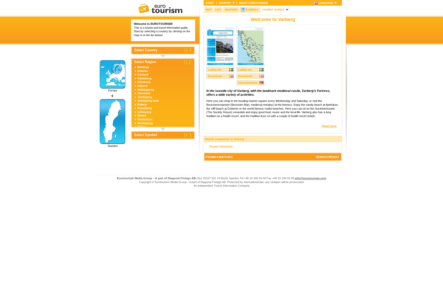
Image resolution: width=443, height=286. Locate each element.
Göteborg (143, 81)
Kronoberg (144, 108)
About (253, 3)
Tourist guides (273, 9)
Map (209, 9)
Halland (142, 85)
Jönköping (144, 97)
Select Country (145, 50)
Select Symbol (145, 135)
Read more (329, 126)
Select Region (145, 62)
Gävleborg (144, 78)
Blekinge (143, 67)
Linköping (144, 111)
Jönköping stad (148, 100)
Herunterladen (247, 82)
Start (210, 3)
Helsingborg (145, 89)
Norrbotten (144, 119)
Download (215, 76)
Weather (231, 9)
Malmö (141, 115)
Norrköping (145, 123)
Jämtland (143, 93)
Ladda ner (215, 69)
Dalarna (142, 70)
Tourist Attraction (221, 146)
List (218, 9)
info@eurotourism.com (310, 178)
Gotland (142, 74)
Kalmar (142, 104)
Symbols (252, 9)
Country (225, 3)
